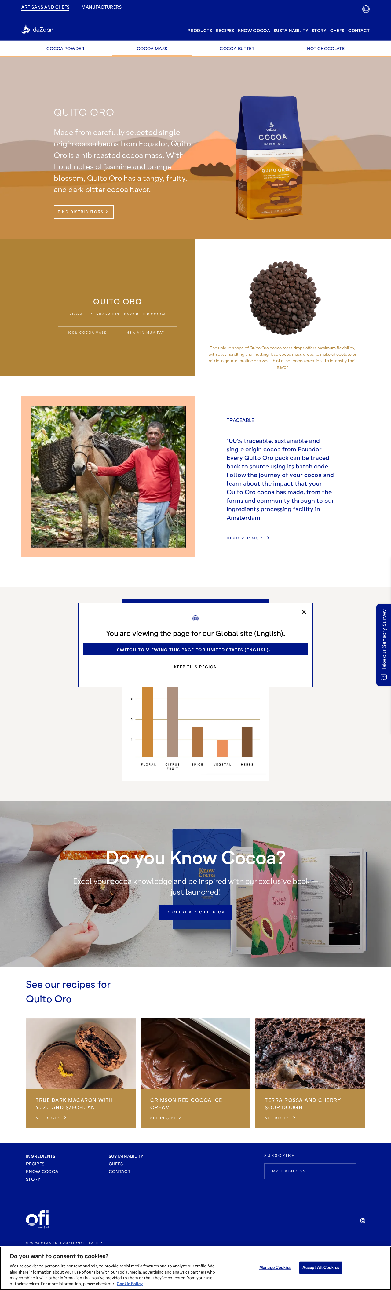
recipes (225, 30)
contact (359, 30)
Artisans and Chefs (45, 6)
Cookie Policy (130, 1283)
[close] (304, 611)
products (200, 30)
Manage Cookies (275, 1267)
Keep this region (195, 667)
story (319, 30)
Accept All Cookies (320, 1267)
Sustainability (291, 30)
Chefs (337, 30)
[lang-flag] (366, 9)
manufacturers (102, 6)
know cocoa (254, 30)
